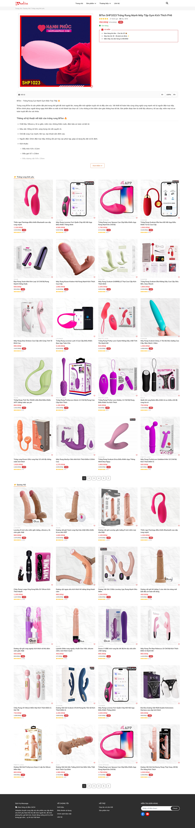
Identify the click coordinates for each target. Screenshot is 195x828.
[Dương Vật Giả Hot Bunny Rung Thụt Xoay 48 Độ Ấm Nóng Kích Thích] (160, 744)
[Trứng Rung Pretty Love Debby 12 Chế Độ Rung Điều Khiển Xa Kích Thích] (118, 377)
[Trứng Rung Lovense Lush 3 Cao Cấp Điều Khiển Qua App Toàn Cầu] (75, 317)
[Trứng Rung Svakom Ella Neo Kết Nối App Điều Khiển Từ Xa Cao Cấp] (160, 199)
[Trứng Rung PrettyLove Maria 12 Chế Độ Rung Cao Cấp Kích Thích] (75, 377)
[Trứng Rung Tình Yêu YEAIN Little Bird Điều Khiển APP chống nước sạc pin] (33, 377)
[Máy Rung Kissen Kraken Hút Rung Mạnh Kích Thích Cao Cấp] (75, 258)
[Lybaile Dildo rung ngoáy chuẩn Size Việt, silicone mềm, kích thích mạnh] (75, 625)
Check (175, 808)
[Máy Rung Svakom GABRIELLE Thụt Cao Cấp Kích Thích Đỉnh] (118, 258)
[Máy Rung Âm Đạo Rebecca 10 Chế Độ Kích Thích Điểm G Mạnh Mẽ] (160, 625)
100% (168, 95)
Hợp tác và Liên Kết (106, 807)
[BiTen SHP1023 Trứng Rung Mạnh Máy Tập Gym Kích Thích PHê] (55, 51)
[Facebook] (143, 814)
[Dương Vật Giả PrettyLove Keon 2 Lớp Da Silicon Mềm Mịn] (33, 744)
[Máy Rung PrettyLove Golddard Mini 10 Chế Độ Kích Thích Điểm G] (160, 436)
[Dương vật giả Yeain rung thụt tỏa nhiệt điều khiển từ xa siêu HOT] (75, 507)
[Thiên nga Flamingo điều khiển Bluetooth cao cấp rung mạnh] (33, 199)
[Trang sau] (109, 478)
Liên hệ (59, 817)
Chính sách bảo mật (64, 814)
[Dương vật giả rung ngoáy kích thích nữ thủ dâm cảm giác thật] (33, 625)
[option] (55, 51)
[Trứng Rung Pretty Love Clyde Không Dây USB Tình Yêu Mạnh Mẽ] (118, 317)
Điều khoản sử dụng (64, 810)
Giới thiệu (60, 807)
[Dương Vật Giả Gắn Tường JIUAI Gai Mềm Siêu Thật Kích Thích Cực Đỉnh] (75, 744)
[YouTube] (147, 814)
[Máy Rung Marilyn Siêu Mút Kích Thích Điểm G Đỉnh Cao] (75, 436)
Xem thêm (97, 166)
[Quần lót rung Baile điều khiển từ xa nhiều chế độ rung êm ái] (160, 377)
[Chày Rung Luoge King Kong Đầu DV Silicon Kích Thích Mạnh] (33, 566)
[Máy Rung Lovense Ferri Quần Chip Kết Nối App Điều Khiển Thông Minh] (75, 199)
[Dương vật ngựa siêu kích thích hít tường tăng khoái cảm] (75, 566)
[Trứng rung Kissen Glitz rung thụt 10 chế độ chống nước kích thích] (33, 436)
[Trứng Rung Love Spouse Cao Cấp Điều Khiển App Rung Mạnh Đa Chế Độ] (118, 199)
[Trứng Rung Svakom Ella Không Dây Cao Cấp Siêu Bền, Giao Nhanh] (160, 258)
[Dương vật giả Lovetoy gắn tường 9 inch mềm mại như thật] (118, 507)
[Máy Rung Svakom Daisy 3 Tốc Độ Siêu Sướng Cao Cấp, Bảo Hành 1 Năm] (160, 317)
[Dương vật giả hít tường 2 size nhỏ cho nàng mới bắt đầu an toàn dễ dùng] (160, 566)
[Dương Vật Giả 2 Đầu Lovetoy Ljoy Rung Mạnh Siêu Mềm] (118, 566)
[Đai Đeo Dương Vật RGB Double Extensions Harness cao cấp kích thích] (160, 684)
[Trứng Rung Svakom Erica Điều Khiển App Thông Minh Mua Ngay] (118, 436)
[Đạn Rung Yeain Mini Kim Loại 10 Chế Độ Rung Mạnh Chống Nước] (33, 258)
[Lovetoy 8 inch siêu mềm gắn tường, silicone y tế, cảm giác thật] (33, 507)
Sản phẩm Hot (104, 810)
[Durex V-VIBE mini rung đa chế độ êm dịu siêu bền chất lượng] (118, 625)
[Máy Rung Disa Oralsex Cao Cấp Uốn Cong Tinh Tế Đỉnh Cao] (33, 317)
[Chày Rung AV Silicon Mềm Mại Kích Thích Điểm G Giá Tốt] (33, 684)
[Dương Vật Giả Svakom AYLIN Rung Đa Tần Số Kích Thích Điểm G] (75, 684)
